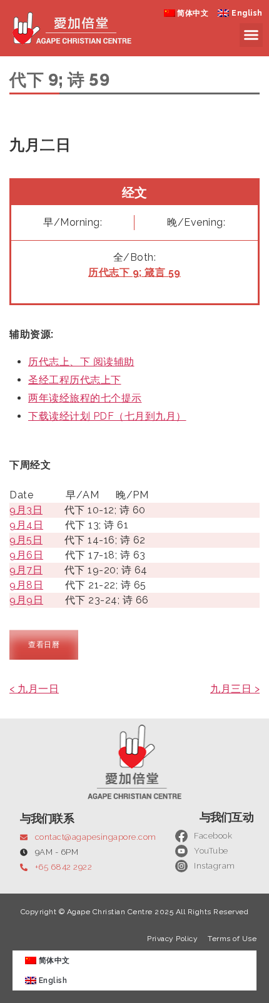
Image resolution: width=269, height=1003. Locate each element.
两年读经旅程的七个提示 (85, 398)
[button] (251, 35)
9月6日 (26, 555)
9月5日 (26, 540)
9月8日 (26, 585)
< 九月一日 (34, 689)
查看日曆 (43, 644)
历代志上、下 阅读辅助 (81, 362)
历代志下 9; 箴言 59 (134, 272)
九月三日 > (235, 689)
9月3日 (26, 510)
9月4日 (26, 525)
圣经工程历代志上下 (74, 380)
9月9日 (26, 600)
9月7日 (26, 570)
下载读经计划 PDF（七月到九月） (107, 416)
